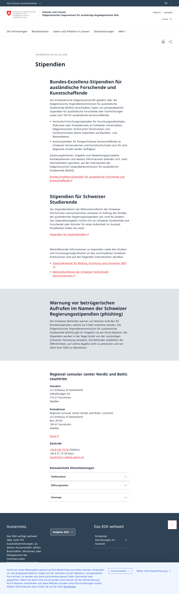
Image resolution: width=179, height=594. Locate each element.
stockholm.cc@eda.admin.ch (67, 457)
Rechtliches (70, 586)
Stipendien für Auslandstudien (68, 234)
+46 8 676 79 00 (59, 449)
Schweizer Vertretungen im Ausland (105, 539)
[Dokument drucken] (163, 41)
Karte (53, 436)
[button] (17, 31)
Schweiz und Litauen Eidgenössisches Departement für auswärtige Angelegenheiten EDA (80, 13)
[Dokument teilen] (170, 41)
